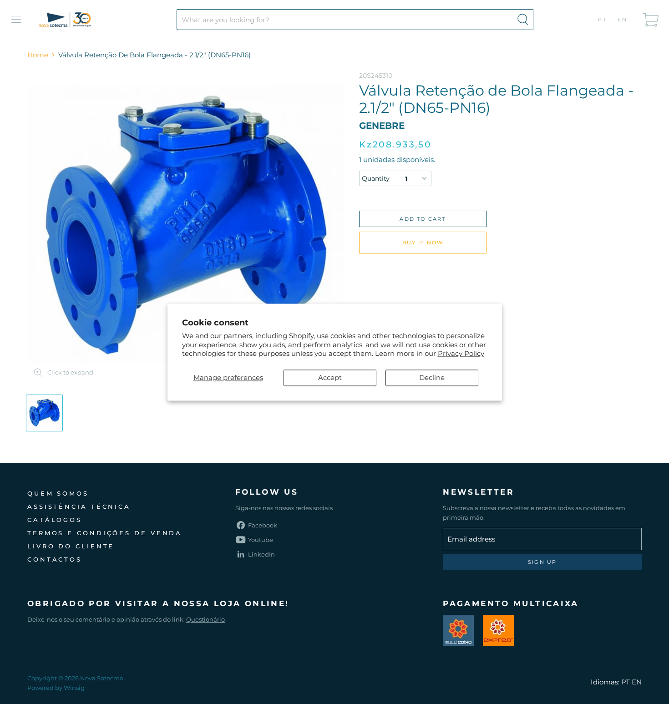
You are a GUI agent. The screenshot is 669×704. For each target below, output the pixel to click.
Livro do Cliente (70, 546)
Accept (330, 377)
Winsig (74, 687)
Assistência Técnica (79, 506)
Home (37, 55)
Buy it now (423, 242)
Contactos (54, 559)
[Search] (522, 19)
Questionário (205, 619)
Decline (432, 377)
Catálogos (54, 519)
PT (603, 19)
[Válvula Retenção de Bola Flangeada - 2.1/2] (44, 413)
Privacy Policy (461, 353)
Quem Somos (58, 493)
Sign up (542, 562)
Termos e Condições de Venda (104, 533)
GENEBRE (382, 125)
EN (623, 19)
